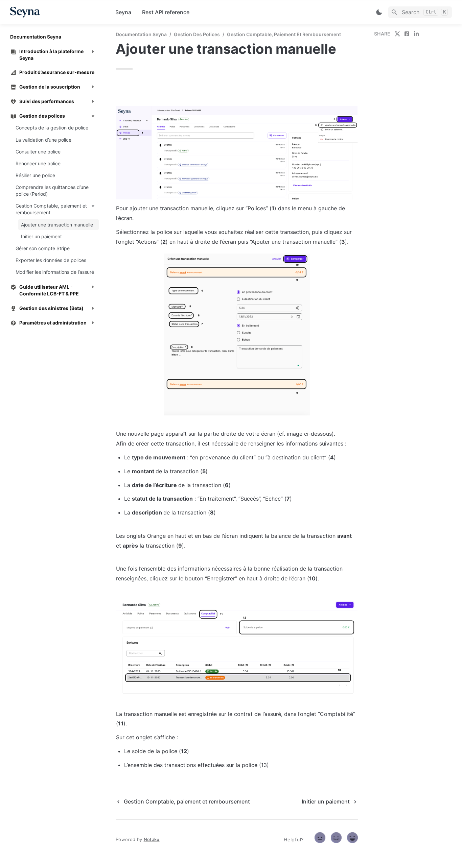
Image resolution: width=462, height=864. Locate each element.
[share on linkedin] (416, 34)
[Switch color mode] (379, 12)
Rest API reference (165, 12)
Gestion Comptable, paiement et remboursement (284, 34)
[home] (57, 12)
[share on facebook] (407, 34)
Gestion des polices (197, 34)
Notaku (152, 839)
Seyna (123, 12)
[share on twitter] (397, 34)
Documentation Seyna (141, 34)
